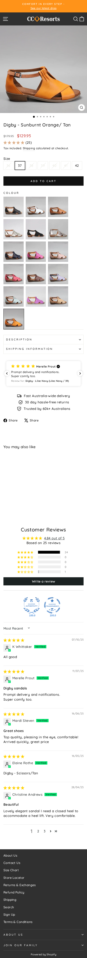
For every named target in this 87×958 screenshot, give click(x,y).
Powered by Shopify (43, 954)
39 (43, 165)
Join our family (20, 945)
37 (20, 165)
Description (19, 339)
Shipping (29, 148)
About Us (10, 855)
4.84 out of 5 (54, 538)
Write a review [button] (43, 581)
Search (8, 907)
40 (54, 165)
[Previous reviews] (7, 373)
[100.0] (31, 605)
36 (8, 165)
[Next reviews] (80, 373)
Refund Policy (13, 892)
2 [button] (38, 831)
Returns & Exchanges (19, 885)
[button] (14, 142)
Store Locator (13, 878)
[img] (13, 640)
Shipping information (29, 348)
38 (31, 165)
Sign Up (9, 914)
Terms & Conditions (17, 922)
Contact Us (11, 863)
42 (77, 165)
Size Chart (11, 870)
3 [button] (45, 831)
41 (65, 165)
